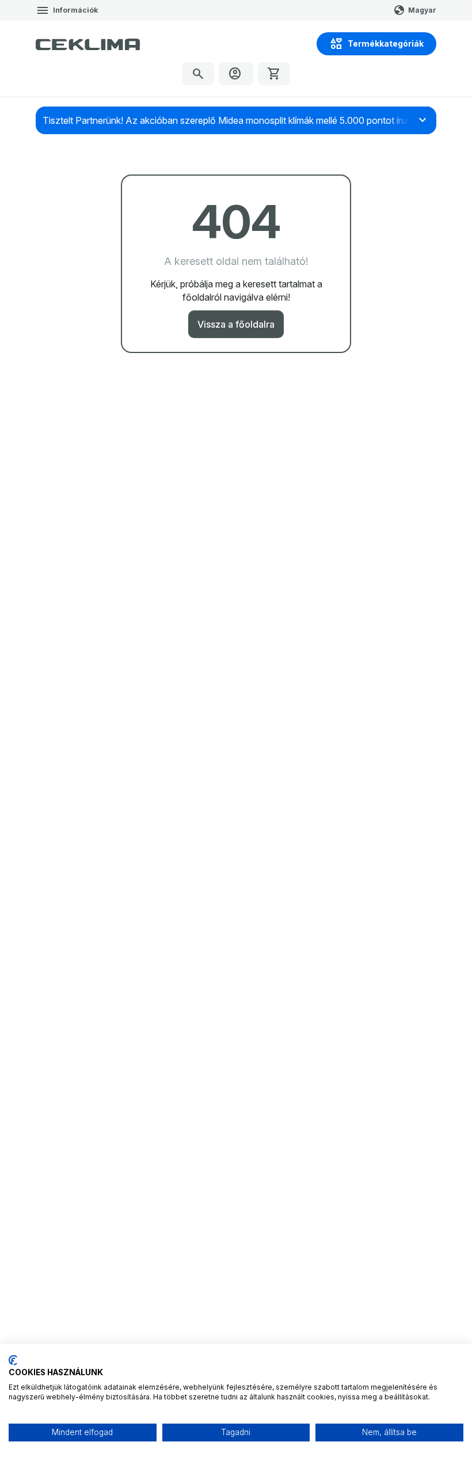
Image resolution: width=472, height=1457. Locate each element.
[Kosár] (274, 73)
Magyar (422, 10)
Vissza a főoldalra (236, 324)
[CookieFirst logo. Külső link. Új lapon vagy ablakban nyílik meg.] (13, 1360)
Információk (75, 10)
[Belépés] (236, 73)
